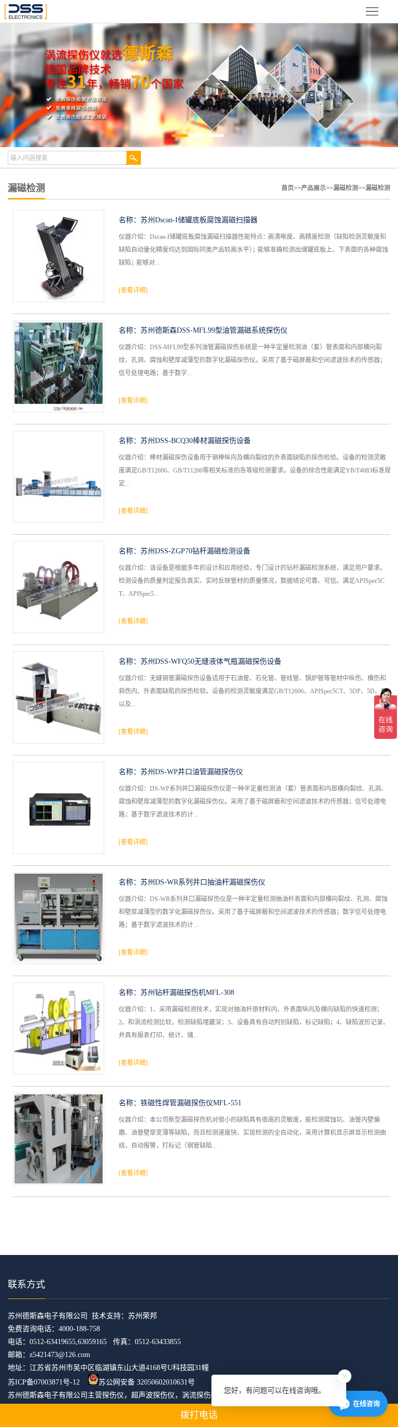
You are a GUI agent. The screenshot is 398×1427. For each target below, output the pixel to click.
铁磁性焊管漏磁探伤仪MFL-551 (190, 1103)
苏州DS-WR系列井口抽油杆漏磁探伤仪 (202, 882)
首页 (287, 188)
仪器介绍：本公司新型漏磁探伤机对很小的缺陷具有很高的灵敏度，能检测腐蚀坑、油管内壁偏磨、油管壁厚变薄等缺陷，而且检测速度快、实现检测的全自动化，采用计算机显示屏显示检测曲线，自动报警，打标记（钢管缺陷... (252, 1132)
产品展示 (313, 188)
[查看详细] (133, 290)
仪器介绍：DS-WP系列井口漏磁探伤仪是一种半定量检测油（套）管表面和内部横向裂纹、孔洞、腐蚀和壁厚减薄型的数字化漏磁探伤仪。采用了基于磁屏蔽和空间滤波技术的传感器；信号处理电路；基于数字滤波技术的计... (253, 801)
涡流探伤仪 (200, 1395)
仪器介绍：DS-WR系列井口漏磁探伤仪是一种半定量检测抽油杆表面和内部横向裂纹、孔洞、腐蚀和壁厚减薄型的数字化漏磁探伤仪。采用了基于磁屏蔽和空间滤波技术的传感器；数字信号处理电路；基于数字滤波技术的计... (253, 912)
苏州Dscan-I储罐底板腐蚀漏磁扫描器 (199, 220)
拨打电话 (199, 1415)
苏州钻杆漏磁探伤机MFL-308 (187, 992)
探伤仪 (113, 1395)
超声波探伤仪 (153, 1395)
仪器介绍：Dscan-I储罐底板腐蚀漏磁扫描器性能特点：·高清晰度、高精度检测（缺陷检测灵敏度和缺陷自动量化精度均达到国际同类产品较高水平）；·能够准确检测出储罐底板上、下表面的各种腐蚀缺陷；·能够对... (253, 249)
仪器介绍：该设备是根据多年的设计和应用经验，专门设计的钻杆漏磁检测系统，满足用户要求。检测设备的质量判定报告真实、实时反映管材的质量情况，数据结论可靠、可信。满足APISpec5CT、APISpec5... (252, 580)
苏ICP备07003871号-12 (44, 1382)
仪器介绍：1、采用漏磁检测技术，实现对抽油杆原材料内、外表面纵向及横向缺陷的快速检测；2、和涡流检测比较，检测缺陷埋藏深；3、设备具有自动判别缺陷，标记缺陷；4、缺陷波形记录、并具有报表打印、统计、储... (254, 1022)
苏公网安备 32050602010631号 (146, 1382)
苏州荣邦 (142, 1316)
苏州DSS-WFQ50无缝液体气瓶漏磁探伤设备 (210, 661)
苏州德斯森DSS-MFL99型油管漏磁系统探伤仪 (214, 330)
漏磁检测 (345, 188)
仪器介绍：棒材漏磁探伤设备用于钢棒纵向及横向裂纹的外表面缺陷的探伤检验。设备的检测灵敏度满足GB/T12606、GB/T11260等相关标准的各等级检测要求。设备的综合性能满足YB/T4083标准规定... (255, 470)
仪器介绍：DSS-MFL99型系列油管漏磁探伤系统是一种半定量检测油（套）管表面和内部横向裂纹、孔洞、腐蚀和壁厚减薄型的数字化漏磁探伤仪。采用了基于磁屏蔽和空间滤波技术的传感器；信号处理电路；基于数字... (252, 360)
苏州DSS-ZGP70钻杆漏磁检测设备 (195, 551)
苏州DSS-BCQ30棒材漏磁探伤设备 (195, 441)
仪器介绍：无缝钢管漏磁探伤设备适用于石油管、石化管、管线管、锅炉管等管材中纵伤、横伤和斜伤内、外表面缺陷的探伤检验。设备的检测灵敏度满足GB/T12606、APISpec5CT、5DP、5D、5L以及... (253, 691)
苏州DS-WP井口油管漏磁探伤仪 (191, 772)
